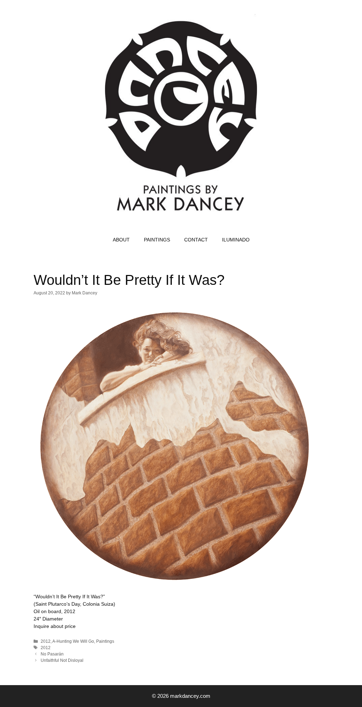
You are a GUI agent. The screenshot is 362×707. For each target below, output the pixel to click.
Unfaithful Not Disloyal (62, 660)
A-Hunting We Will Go (73, 641)
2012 (46, 641)
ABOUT (121, 239)
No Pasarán (52, 654)
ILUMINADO (236, 239)
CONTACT (196, 239)
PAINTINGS (157, 239)
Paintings (105, 641)
